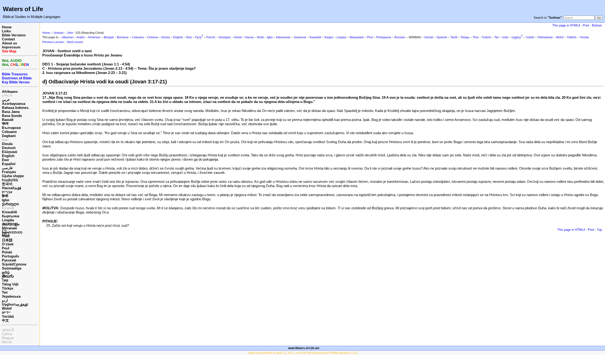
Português (10, 256)
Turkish (486, 37)
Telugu (465, 37)
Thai (475, 37)
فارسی (7, 168)
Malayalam (357, 37)
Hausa (249, 37)
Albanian (67, 37)
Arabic (81, 37)
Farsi (198, 37)
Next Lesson (75, 42)
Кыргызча (10, 216)
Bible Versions (14, 35)
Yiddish (571, 37)
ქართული (10, 204)
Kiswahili (9, 212)
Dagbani (9, 136)
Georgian (225, 37)
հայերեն (10, 180)
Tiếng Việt (10, 284)
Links (6, 31)
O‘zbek (7, 244)
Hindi (260, 37)
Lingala (341, 37)
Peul (5, 248)
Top (599, 229)
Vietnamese (545, 37)
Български (11, 128)
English (8, 156)
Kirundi (8, 208)
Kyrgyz (328, 37)
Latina (7, 334)
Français (9, 172)
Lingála (8, 220)
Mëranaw (9, 228)
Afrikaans (10, 92)
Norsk (7, 342)
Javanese (300, 37)
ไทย (5, 280)
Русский (9, 260)
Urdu (505, 37)
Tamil (453, 37)
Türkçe (7, 288)
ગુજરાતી (8, 330)
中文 (5, 320)
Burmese (123, 37)
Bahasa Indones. (15, 108)
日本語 (7, 240)
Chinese (152, 37)
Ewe (5, 160)
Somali (428, 37)
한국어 (7, 184)
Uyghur (516, 37)
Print (586, 25)
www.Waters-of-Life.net (303, 348)
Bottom (597, 25)
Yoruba (584, 37)
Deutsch (9, 148)
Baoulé (7, 120)
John (70, 32)
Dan (5, 140)
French (210, 37)
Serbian (58, 32)
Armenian (94, 37)
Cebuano (9, 132)
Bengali (109, 37)
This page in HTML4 (566, 25)
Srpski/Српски (14, 264)
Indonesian (283, 37)
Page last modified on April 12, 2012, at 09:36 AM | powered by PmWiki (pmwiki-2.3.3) (302, 353)
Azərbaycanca (13, 104)
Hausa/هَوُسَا (11, 188)
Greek (238, 37)
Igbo (5, 200)
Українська (11, 296)
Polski (7, 252)
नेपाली (5, 236)
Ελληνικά (9, 152)
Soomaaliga (11, 268)
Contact (8, 39)
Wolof (7, 308)
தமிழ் (6, 272)
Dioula (7, 144)
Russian (399, 37)
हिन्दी (5, 196)
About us (9, 43)
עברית (7, 192)
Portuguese (383, 37)
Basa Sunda (12, 116)
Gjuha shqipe (13, 176)
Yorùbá (8, 316)
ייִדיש (6, 312)
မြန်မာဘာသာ (12, 232)
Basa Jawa (11, 112)
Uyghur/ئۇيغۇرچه (15, 304)
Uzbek (530, 37)
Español (8, 164)
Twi (5, 292)
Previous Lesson (53, 42)
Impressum (11, 47)
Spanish (441, 37)
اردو (5, 300)
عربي (6, 100)
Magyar (8, 338)
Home (7, 27)
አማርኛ (7, 96)
